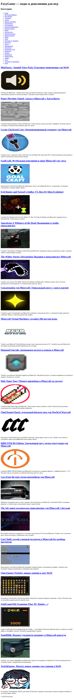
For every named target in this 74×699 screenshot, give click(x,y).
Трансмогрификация (11, 27)
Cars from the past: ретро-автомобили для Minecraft (28, 477)
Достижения (9, 25)
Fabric (6, 30)
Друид (7, 44)
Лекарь (7, 53)
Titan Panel (8, 48)
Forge (6, 13)
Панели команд (10, 35)
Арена (7, 20)
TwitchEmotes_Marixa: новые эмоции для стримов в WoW (31, 666)
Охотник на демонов (11, 41)
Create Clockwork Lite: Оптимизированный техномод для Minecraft (36, 129)
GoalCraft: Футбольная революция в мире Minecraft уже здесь (33, 160)
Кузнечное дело (10, 49)
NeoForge (8, 51)
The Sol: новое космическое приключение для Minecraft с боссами (35, 508)
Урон (6, 39)
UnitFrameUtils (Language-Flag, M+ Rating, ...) (24, 604)
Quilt (6, 63)
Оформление (9, 46)
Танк (6, 60)
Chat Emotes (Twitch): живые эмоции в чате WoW (26, 573)
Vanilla (7, 58)
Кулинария (8, 55)
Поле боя (8, 42)
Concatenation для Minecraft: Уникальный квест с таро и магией (35, 287)
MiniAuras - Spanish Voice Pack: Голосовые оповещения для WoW (35, 67)
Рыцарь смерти (10, 28)
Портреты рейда (10, 34)
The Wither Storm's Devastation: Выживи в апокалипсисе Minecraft (36, 256)
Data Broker (8, 16)
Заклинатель (9, 23)
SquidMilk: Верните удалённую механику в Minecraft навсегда (33, 635)
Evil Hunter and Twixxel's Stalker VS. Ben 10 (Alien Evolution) (32, 192)
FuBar (6, 37)
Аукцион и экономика (12, 61)
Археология (9, 32)
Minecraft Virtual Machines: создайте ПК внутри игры (29, 319)
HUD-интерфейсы (11, 15)
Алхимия (8, 18)
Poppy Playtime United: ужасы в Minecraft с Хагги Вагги (30, 98)
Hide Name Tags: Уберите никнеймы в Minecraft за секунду (32, 381)
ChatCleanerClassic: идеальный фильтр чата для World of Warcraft (36, 412)
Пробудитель (9, 56)
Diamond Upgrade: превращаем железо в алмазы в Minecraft (32, 350)
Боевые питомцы (10, 22)
